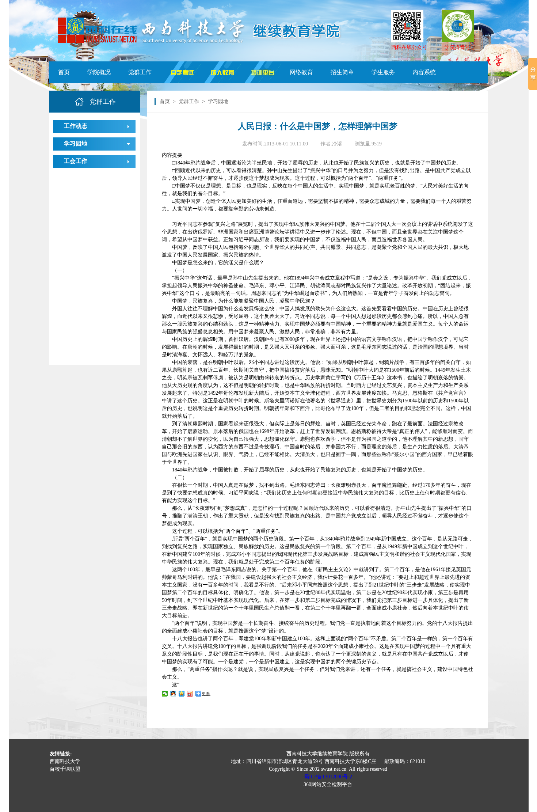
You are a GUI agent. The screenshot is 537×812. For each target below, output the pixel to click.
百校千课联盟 (65, 769)
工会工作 (75, 161)
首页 (64, 72)
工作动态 (75, 126)
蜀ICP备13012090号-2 (328, 776)
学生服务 (383, 72)
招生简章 (342, 72)
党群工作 (140, 72)
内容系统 (424, 72)
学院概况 (99, 72)
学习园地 (75, 143)
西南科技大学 (65, 761)
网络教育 (301, 72)
